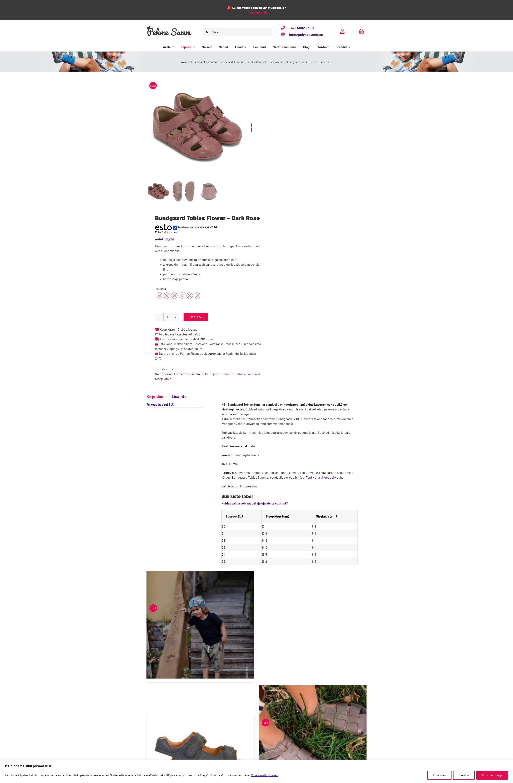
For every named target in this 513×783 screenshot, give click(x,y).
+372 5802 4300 (301, 28)
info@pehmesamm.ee (306, 34)
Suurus (161, 289)
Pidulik (240, 374)
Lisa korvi (195, 317)
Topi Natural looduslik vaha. (325, 477)
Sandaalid (253, 374)
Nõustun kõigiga (492, 775)
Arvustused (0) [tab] (160, 404)
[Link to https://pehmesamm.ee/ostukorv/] (361, 31)
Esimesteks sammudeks (191, 374)
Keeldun (464, 775)
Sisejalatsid (163, 379)
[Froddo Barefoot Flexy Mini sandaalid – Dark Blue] (200, 739)
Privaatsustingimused (264, 775)
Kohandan (439, 775)
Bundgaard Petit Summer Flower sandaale (305, 419)
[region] (256, 771)
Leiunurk (228, 374)
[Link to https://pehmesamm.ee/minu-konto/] (342, 31)
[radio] (159, 296)
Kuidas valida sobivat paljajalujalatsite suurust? (254, 503)
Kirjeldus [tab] (154, 396)
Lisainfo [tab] (179, 396)
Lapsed (215, 374)
